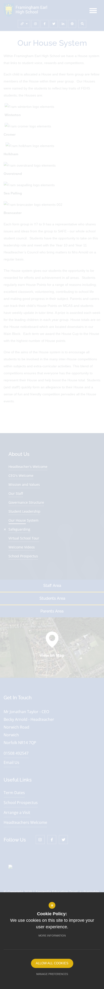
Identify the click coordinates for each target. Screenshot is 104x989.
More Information (52, 935)
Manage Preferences (52, 974)
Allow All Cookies (52, 963)
